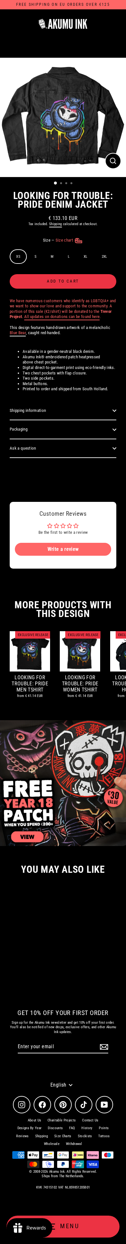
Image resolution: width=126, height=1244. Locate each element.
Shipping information (28, 410)
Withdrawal (74, 1144)
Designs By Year (29, 1128)
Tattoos (104, 1136)
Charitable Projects (61, 1120)
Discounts (55, 1128)
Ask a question (23, 448)
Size (58, 240)
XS (18, 256)
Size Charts (62, 1136)
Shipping (55, 224)
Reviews (22, 1136)
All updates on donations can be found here (62, 316)
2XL (104, 256)
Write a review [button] (63, 549)
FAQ (72, 1128)
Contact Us (90, 1120)
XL (86, 256)
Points (104, 1128)
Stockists (85, 1136)
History (86, 1128)
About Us (34, 1120)
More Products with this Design (63, 609)
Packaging (18, 429)
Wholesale (51, 1144)
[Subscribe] (103, 1047)
